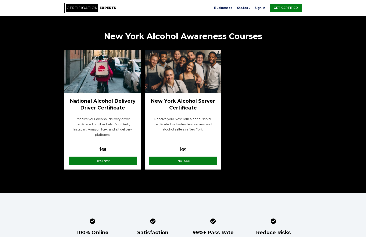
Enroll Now (103, 161)
